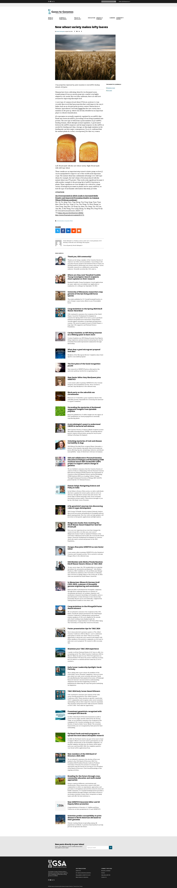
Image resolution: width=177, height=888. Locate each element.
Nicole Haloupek (60, 31)
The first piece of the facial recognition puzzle (84, 365)
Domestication (60, 220)
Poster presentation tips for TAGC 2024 (84, 628)
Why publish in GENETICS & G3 (83, 875)
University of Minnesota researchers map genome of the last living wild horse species (85, 294)
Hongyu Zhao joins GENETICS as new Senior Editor (86, 548)
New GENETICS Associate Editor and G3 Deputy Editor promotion (84, 803)
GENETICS (78, 870)
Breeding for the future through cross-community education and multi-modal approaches (84, 778)
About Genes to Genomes (82, 877)
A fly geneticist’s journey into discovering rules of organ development (85, 507)
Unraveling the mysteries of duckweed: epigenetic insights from (84, 409)
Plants (71, 220)
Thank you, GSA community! (79, 256)
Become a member (105, 870)
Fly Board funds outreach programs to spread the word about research (86, 734)
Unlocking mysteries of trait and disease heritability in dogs (85, 442)
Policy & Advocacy (77, 18)
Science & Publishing (63, 18)
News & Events (50, 18)
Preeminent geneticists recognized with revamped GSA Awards (85, 712)
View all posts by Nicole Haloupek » (73, 245)
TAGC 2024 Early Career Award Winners (84, 691)
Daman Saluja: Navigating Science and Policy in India (84, 487)
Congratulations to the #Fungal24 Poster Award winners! (85, 607)
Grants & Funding (99, 18)
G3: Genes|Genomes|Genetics (83, 872)
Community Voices (120, 18)
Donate (103, 872)
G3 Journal (66, 220)
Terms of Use (76, 886)
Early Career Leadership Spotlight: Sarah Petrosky (85, 668)
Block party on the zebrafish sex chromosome (81, 393)
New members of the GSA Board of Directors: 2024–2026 (82, 755)
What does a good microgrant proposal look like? (84, 350)
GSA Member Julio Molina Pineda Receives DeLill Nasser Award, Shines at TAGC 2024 (85, 563)
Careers (112, 17)
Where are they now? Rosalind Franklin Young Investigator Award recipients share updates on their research (84, 277)
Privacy (81, 886)
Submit (110, 847)
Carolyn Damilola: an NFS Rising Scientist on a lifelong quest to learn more (85, 334)
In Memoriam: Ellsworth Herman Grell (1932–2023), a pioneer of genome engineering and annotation (83, 584)
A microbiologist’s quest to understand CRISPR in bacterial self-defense (84, 425)
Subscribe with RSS (105, 875)
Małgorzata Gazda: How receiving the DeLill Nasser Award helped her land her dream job (84, 525)
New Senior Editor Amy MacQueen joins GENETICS (84, 378)
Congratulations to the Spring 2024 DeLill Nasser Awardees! (85, 310)
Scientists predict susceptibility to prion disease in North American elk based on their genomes (84, 818)
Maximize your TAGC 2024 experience (83, 649)
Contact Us (104, 877)
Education (91, 17)
